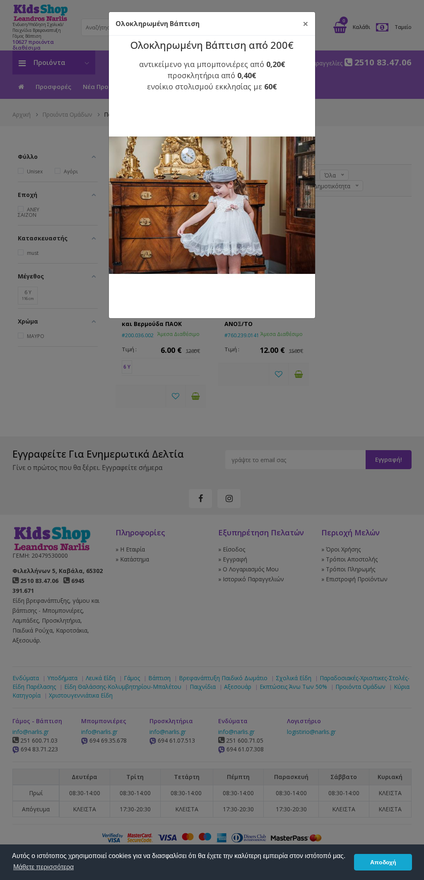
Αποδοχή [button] (383, 862)
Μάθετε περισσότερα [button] (43, 866)
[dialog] (212, 440)
